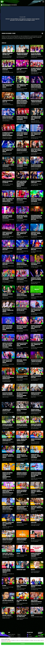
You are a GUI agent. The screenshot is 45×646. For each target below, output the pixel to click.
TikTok (29, 634)
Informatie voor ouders (11, 636)
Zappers (19, 637)
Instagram (30, 636)
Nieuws (19, 634)
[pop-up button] (40, 28)
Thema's (19, 635)
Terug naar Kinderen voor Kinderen (10, 4)
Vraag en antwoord (11, 634)
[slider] (22, 26)
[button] (3, 28)
